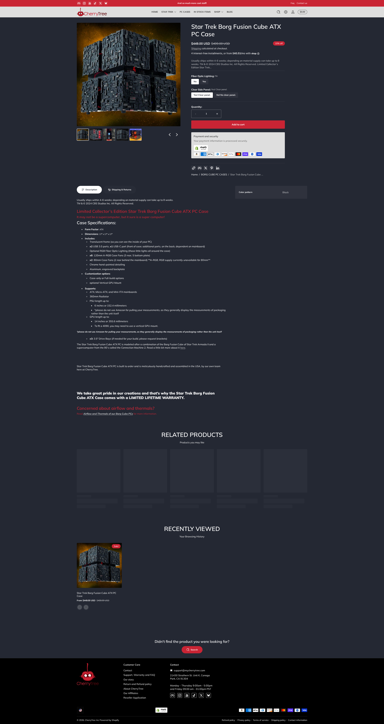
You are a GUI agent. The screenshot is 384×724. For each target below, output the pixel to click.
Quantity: (196, 106)
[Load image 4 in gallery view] (122, 135)
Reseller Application (134, 697)
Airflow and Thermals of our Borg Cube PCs (108, 413)
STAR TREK (167, 11)
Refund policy (228, 720)
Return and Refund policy (137, 684)
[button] (278, 12)
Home (194, 174)
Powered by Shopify (109, 720)
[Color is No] (79, 607)
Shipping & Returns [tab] (121, 189)
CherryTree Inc (92, 720)
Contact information (297, 720)
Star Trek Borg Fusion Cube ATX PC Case (96, 594)
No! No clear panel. (226, 95)
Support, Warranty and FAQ (139, 674)
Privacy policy (243, 720)
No (195, 81)
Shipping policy (278, 720)
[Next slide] (176, 134)
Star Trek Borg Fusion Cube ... (246, 174)
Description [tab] (91, 189)
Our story (128, 679)
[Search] (278, 12)
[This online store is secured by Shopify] (238, 148)
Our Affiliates (130, 693)
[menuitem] (145, 670)
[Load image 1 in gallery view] (83, 135)
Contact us (302, 3)
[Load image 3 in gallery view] (109, 135)
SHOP (217, 11)
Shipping (196, 48)
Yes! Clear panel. (202, 95)
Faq (292, 3)
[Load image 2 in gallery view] (96, 135)
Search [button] (194, 649)
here (182, 347)
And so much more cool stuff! (192, 3)
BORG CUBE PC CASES (214, 174)
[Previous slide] (169, 134)
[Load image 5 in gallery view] (136, 135)
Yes (204, 81)
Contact (127, 670)
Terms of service (261, 720)
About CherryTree (133, 688)
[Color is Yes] (86, 607)
